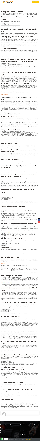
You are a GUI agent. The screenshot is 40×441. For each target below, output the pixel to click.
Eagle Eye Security (28, 439)
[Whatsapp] (2, 439)
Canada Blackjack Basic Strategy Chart (7, 282)
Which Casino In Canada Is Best (5, 349)
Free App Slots (3, 263)
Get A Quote (35, 1)
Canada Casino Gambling (4, 94)
